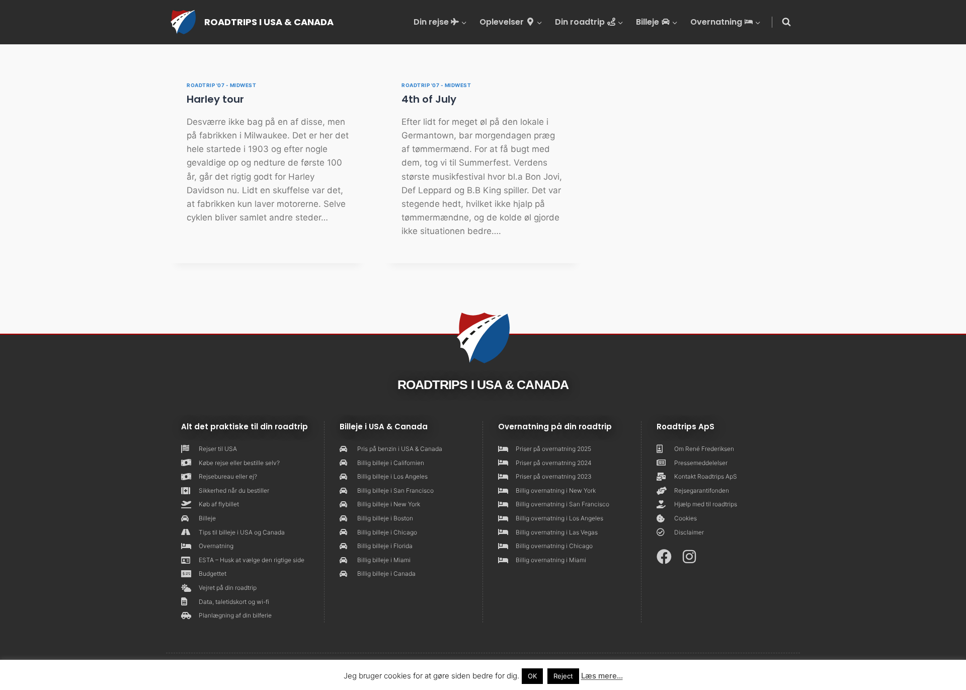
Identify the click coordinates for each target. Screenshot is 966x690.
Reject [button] (563, 676)
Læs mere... (602, 675)
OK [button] (532, 676)
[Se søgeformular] (786, 22)
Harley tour (215, 99)
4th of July (428, 99)
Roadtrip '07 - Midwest (221, 85)
